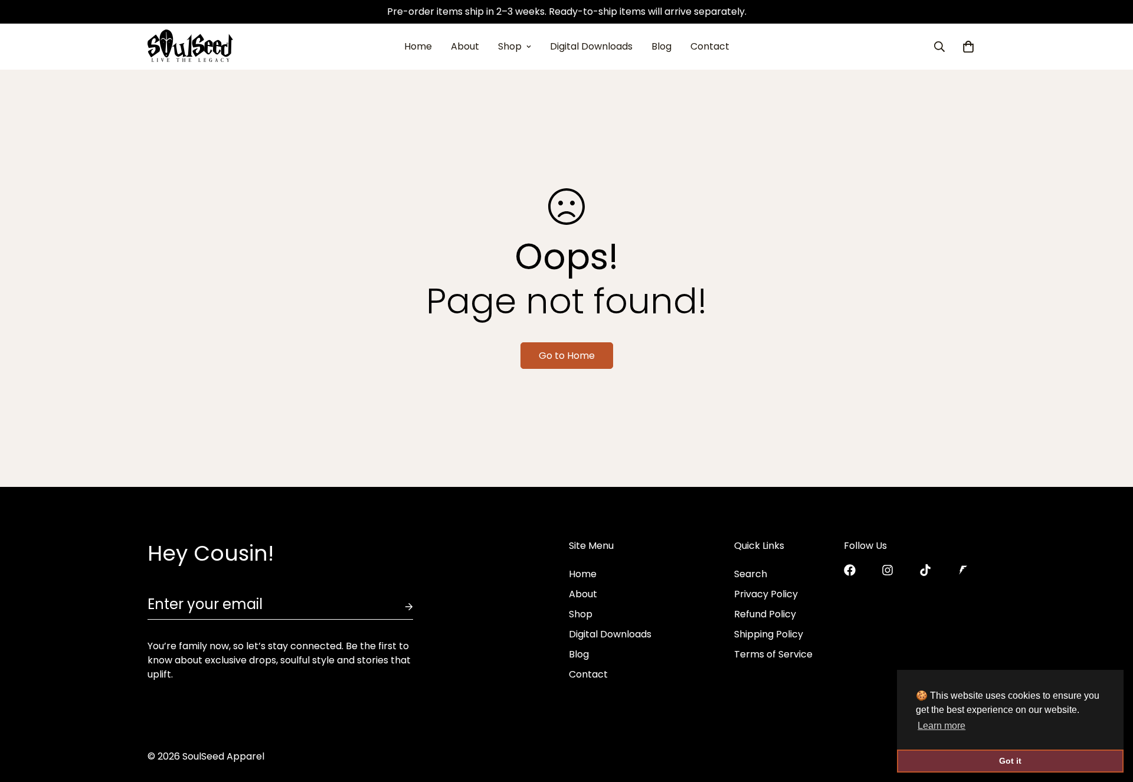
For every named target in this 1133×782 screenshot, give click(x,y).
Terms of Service (773, 654)
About (465, 46)
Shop (510, 46)
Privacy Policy (766, 594)
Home (418, 46)
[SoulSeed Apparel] (190, 47)
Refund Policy (765, 614)
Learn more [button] (941, 726)
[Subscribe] (399, 606)
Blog (661, 46)
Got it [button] (1010, 760)
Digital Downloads (591, 46)
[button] (968, 46)
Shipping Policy (768, 634)
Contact (709, 46)
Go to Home (567, 355)
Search (750, 574)
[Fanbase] (963, 570)
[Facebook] (850, 570)
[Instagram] (887, 570)
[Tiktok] (925, 570)
